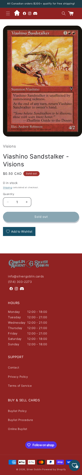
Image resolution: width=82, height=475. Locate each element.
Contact (13, 367)
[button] (8, 13)
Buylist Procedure (20, 420)
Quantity (8, 194)
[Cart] (72, 13)
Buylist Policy (17, 411)
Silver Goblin (34, 469)
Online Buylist (17, 429)
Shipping (7, 187)
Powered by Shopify (54, 469)
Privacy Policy (18, 376)
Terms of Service (20, 385)
